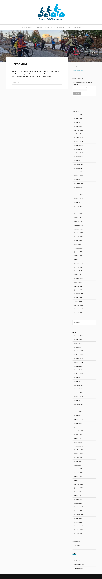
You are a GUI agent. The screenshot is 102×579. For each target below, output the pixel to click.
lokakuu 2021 (78, 187)
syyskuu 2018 (78, 255)
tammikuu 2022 (78, 179)
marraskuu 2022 (79, 164)
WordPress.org (78, 568)
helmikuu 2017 (78, 286)
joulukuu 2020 (78, 206)
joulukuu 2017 (78, 267)
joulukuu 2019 (78, 236)
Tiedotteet (77, 545)
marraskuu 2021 (79, 183)
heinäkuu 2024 (78, 130)
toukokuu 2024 (78, 134)
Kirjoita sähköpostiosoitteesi (81, 87)
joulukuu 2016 (78, 290)
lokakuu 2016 (78, 297)
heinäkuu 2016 (78, 305)
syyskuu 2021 (78, 191)
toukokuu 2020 (78, 225)
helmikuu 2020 (78, 232)
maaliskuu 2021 (78, 194)
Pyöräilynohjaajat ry (26, 27)
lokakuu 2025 (78, 118)
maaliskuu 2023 (78, 156)
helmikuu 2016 (78, 309)
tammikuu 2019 (78, 248)
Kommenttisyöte (79, 564)
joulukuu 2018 (78, 251)
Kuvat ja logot (60, 27)
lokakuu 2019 (78, 240)
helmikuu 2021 (78, 198)
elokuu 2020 (77, 217)
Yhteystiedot (77, 27)
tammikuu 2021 (78, 202)
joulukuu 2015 (78, 312)
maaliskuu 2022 (78, 172)
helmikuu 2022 (78, 175)
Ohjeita (49, 27)
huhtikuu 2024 (78, 137)
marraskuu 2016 (79, 293)
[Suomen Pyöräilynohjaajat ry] (51, 20)
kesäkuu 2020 (78, 221)
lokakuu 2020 (78, 213)
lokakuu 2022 (78, 168)
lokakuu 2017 (78, 271)
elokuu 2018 (77, 259)
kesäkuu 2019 (78, 244)
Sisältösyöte (77, 560)
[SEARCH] (59, 82)
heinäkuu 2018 (78, 263)
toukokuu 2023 (78, 153)
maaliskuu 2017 (78, 282)
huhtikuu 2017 (78, 278)
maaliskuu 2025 (78, 122)
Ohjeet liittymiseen (78, 70)
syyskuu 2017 (78, 274)
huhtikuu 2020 (78, 229)
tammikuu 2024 (78, 145)
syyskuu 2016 (78, 301)
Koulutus (39, 27)
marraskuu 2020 (79, 210)
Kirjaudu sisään (78, 557)
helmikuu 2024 (78, 141)
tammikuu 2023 (78, 160)
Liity (69, 27)
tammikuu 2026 (78, 115)
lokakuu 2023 (78, 149)
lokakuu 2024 (78, 126)
